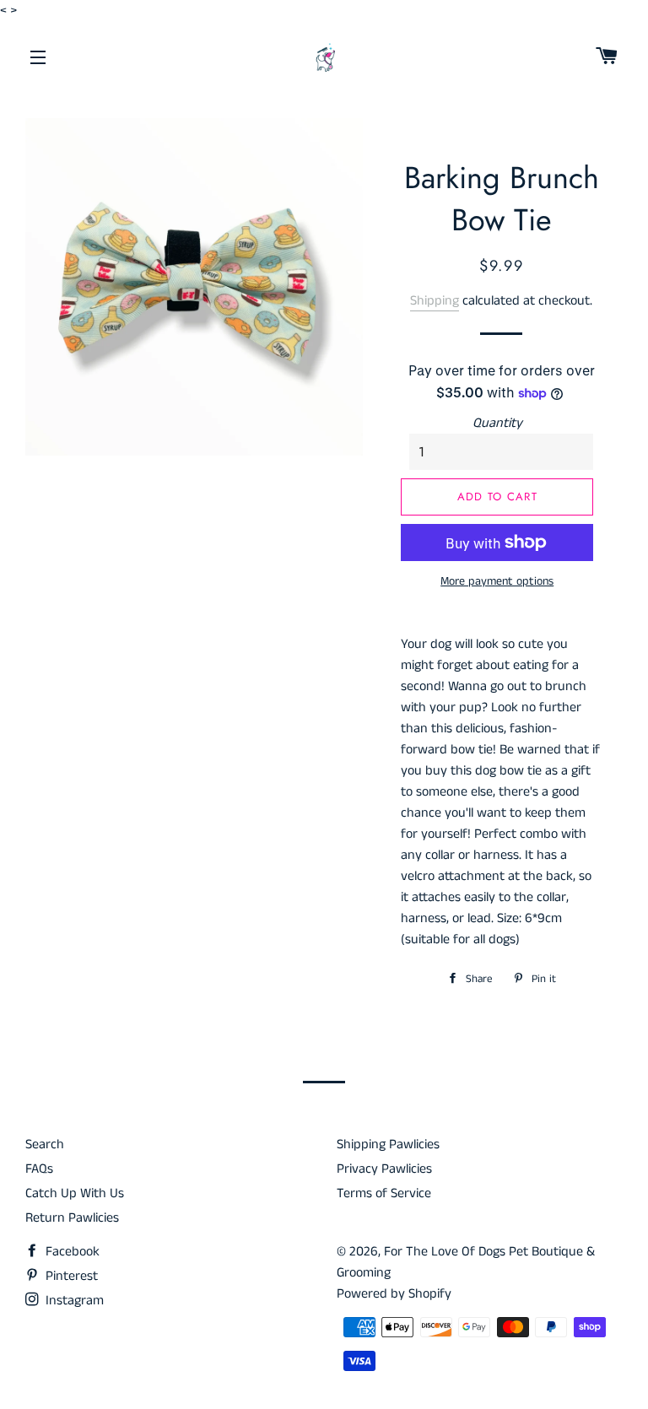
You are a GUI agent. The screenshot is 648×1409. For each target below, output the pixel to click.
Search (44, 1144)
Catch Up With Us (74, 1193)
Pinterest (70, 1276)
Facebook (71, 1251)
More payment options (497, 581)
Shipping (434, 300)
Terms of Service (384, 1193)
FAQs (39, 1169)
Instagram (73, 1300)
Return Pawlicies (72, 1218)
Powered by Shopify (394, 1294)
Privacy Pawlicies (384, 1169)
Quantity (497, 423)
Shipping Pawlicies (388, 1144)
